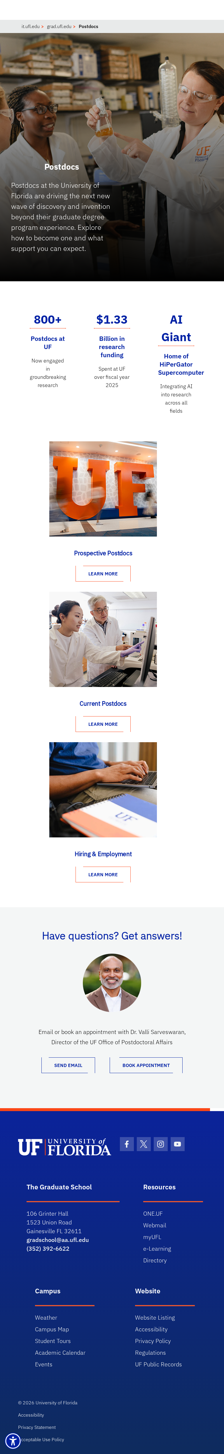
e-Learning (157, 1248)
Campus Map (52, 1329)
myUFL (152, 1237)
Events (43, 1364)
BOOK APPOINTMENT (146, 1065)
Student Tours (53, 1341)
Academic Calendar (60, 1352)
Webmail (154, 1225)
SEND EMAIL (68, 1065)
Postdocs (88, 26)
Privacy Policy (153, 1341)
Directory (155, 1260)
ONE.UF (153, 1213)
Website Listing (155, 1317)
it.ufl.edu (31, 26)
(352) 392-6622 (48, 1248)
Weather (46, 1317)
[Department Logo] (64, 1147)
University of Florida (56, 1403)
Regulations (150, 1352)
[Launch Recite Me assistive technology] (13, 1441)
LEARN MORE (103, 574)
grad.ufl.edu (59, 26)
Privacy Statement (37, 1427)
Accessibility (151, 1329)
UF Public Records (158, 1364)
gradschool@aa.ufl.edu (58, 1240)
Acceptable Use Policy (41, 1439)
